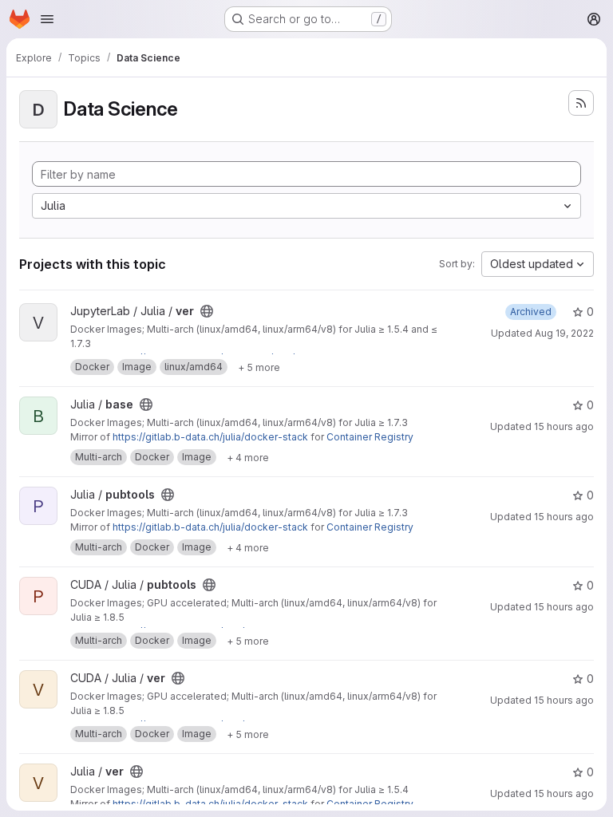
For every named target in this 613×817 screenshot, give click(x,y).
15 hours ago (564, 426)
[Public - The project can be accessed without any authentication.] (206, 311)
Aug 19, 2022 (564, 333)
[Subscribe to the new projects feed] (581, 103)
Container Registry (369, 437)
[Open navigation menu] (47, 19)
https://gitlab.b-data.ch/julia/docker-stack (210, 437)
